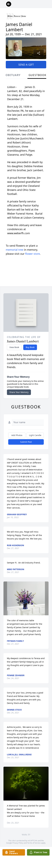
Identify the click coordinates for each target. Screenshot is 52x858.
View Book (14, 347)
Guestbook (37, 75)
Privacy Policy (17, 843)
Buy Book (30, 347)
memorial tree (14, 249)
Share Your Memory (18, 392)
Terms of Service (34, 843)
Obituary (13, 75)
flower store (32, 253)
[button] (26, 598)
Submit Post (26, 441)
